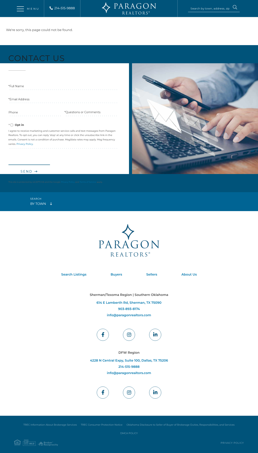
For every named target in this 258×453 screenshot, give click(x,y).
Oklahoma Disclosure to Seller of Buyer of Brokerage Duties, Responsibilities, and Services (180, 424)
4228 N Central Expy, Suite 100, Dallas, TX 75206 (129, 361)
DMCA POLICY (129, 433)
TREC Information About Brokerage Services (50, 424)
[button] (235, 7)
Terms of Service (88, 182)
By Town (38, 204)
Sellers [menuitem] (151, 275)
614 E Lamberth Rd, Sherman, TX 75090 (129, 303)
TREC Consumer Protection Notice (101, 424)
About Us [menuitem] (189, 275)
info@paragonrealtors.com (129, 315)
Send (26, 171)
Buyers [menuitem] (116, 275)
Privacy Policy (25, 144)
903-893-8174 (129, 309)
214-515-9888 (64, 8)
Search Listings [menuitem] (73, 275)
